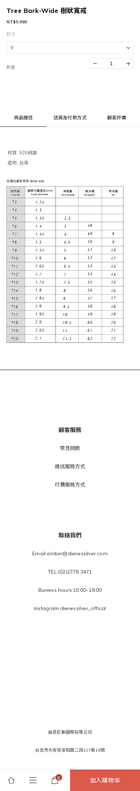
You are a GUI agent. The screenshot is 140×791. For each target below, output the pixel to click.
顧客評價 (116, 117)
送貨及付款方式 (70, 117)
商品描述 (23, 117)
